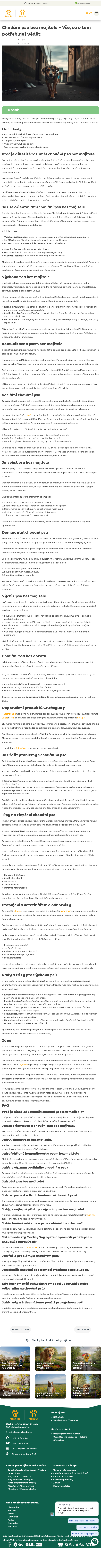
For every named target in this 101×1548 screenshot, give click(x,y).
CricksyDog (10, 713)
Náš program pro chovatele (66, 1433)
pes (23, 40)
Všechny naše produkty (64, 1470)
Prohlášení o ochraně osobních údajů (70, 1473)
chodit (17, 911)
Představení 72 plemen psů (21, 1486)
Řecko (11, 1520)
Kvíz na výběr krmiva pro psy (22, 1482)
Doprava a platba (61, 1486)
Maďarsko (12, 1510)
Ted (12, 717)
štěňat (30, 415)
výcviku (24, 1064)
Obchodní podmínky (63, 1479)
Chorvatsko (13, 1507)
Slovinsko (12, 1526)
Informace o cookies (63, 1476)
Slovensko (13, 1523)
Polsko (11, 1513)
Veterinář (66, 911)
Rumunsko (13, 1516)
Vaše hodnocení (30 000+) (65, 1420)
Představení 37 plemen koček (22, 1489)
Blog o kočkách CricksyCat (20, 1479)
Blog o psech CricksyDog (20, 1476)
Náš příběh (58, 1417)
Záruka (56, 1482)
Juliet (5, 717)
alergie (81, 717)
